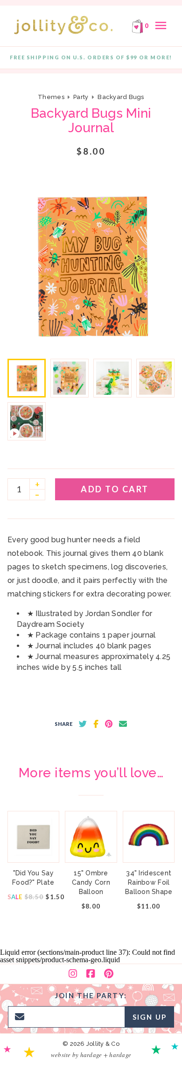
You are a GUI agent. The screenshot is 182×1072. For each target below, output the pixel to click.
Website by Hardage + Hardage (91, 1055)
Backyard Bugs (121, 96)
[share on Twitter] (83, 724)
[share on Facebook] (95, 724)
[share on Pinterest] (108, 724)
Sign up (150, 1017)
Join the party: (91, 995)
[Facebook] (90, 974)
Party (80, 96)
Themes (52, 96)
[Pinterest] (108, 974)
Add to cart (115, 489)
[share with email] (123, 724)
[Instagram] (73, 974)
